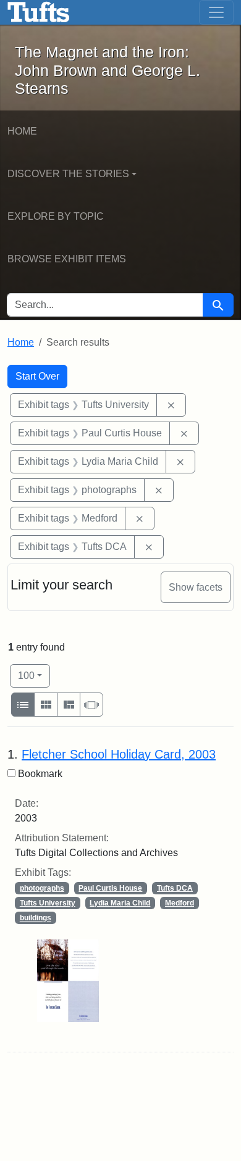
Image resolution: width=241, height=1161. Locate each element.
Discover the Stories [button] (68, 174)
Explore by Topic (55, 216)
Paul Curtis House (110, 888)
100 (34, 675)
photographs (42, 888)
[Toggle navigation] (216, 12)
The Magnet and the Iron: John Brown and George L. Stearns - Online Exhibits (38, 12)
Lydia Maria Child (120, 903)
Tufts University (47, 903)
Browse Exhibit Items (66, 259)
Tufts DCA (175, 888)
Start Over (37, 376)
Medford (179, 903)
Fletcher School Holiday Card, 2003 (119, 754)
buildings (35, 917)
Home (22, 131)
